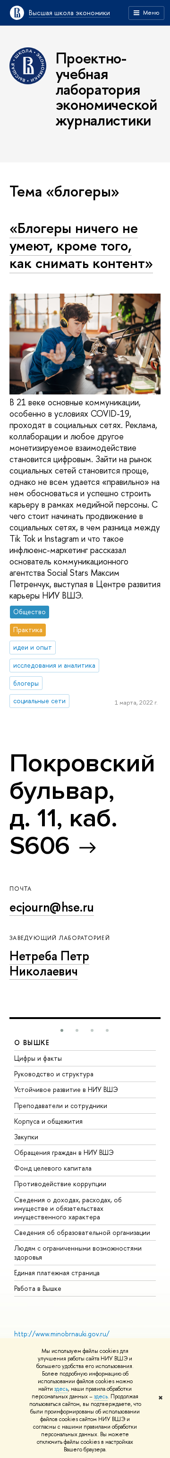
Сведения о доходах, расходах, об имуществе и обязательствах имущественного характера (68, 1208)
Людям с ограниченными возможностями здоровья (78, 1252)
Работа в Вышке (37, 1288)
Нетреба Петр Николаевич (49, 963)
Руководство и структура (54, 1073)
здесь (61, 1389)
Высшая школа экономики (69, 12)
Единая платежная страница (57, 1272)
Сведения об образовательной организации (82, 1232)
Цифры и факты (38, 1058)
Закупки (26, 1136)
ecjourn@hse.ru (51, 906)
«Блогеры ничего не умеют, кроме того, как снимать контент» (81, 245)
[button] (61, 1030)
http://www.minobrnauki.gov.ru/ (62, 1333)
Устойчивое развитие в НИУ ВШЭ (66, 1089)
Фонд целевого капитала (53, 1167)
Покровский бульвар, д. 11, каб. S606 (82, 804)
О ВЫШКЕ (32, 1042)
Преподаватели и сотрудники (60, 1105)
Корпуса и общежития (48, 1121)
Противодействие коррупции (60, 1183)
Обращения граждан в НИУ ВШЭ (64, 1152)
